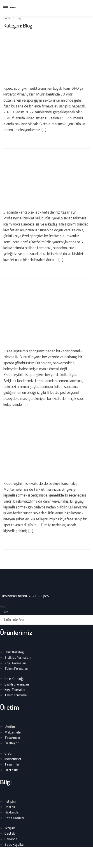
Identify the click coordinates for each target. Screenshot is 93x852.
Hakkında (11, 812)
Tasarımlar (13, 737)
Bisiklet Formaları (17, 657)
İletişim (10, 801)
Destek (10, 806)
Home (7, 18)
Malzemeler (13, 732)
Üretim (10, 726)
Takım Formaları (16, 668)
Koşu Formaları (15, 663)
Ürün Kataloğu (15, 652)
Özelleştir (12, 743)
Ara (2, 606)
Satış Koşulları (15, 817)
